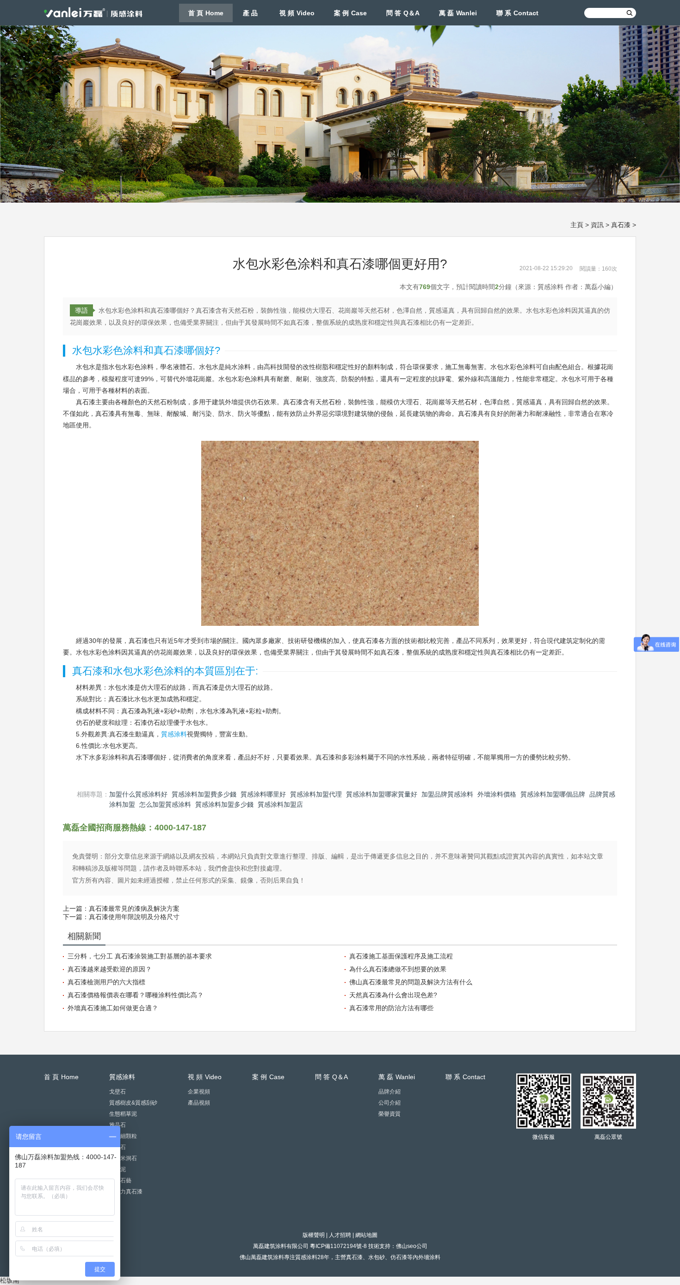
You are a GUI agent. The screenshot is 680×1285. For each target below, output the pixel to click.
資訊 (597, 225)
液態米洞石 (123, 1158)
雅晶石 (117, 1125)
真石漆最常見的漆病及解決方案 (134, 908)
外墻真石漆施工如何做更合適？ (113, 1008)
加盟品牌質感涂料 (447, 794)
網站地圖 (366, 1235)
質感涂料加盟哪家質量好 (381, 794)
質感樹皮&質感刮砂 (133, 1103)
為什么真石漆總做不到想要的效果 (397, 969)
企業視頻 (199, 1091)
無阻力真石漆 (125, 1191)
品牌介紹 (389, 1091)
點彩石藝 (120, 1180)
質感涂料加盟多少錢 (224, 804)
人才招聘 (340, 1235)
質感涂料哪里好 (263, 794)
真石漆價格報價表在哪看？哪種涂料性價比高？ (136, 995)
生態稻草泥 (123, 1114)
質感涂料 (174, 734)
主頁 (576, 225)
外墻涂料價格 (496, 794)
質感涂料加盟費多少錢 (204, 794)
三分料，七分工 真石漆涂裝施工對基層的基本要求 (140, 956)
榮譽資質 (389, 1114)
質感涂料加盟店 (280, 804)
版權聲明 (314, 1235)
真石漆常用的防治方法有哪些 (391, 1008)
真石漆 (621, 225)
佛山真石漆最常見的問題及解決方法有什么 (410, 982)
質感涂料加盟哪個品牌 (552, 794)
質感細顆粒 (123, 1136)
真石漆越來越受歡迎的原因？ (110, 969)
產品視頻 (199, 1103)
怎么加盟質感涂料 (165, 804)
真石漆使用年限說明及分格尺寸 (134, 917)
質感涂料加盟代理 (316, 794)
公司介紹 (389, 1103)
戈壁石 (117, 1091)
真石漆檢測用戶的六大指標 (106, 982)
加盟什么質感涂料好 (138, 794)
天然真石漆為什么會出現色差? (393, 995)
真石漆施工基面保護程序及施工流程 (401, 956)
